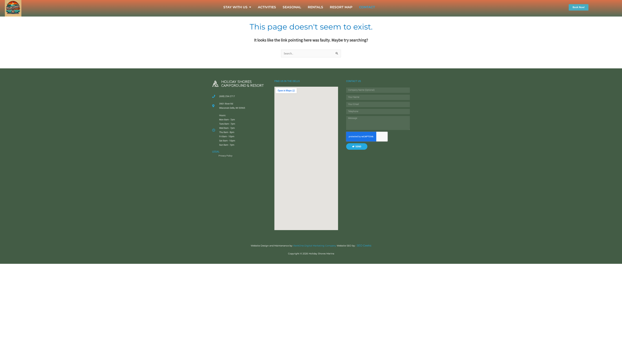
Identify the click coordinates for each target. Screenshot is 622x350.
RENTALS (315, 7)
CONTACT (367, 7)
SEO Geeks (364, 245)
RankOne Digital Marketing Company (314, 245)
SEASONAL (292, 7)
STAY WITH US (235, 7)
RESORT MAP (341, 7)
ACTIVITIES (267, 7)
